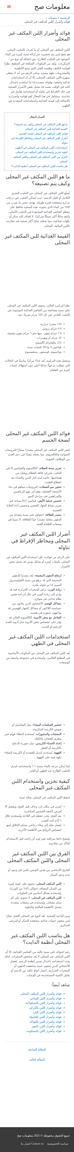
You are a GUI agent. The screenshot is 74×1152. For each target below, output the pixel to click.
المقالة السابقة (37, 1049)
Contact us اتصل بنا (32, 1143)
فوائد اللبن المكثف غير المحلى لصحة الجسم (43, 133)
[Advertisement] (44, 276)
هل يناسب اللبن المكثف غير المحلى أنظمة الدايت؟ (39, 166)
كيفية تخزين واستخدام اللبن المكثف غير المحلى (41, 152)
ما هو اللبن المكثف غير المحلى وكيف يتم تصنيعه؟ (41, 124)
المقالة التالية (37, 1059)
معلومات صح (52, 6)
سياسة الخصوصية (57, 1143)
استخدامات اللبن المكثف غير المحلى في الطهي (41, 147)
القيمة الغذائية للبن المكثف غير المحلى (46, 128)
